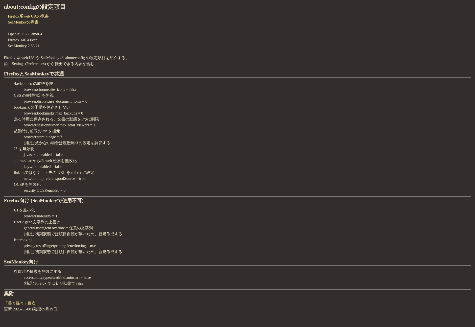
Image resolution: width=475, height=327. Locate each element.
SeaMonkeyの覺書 (23, 22)
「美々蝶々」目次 (20, 303)
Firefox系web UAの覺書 (28, 16)
